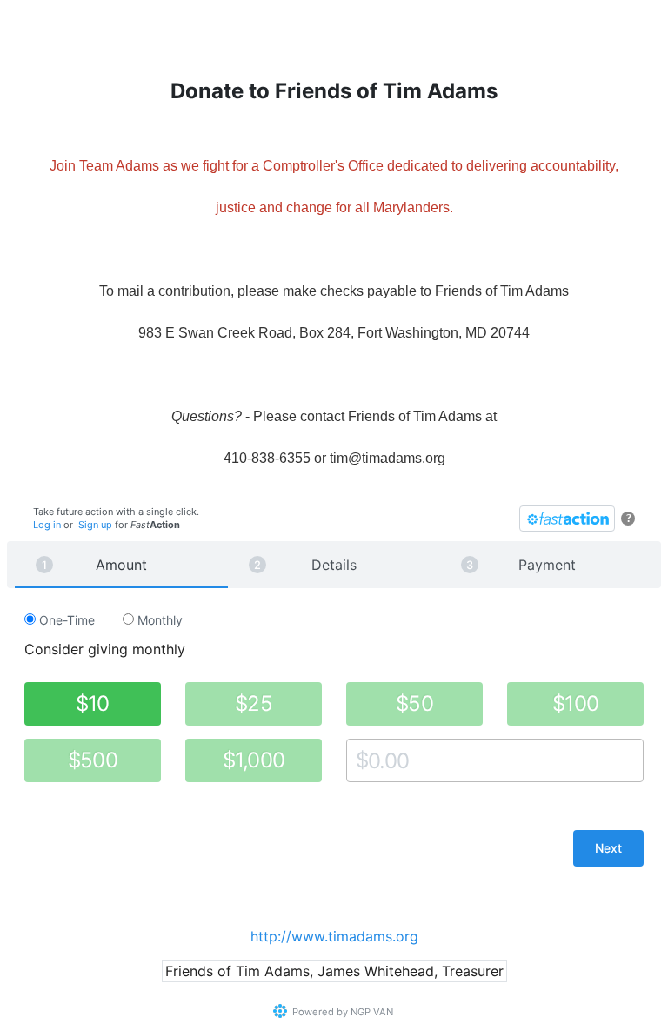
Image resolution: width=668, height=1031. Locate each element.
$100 (575, 703)
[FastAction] (567, 518)
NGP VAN (372, 1012)
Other (362, 760)
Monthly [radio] (158, 620)
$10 (93, 703)
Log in (47, 525)
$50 (414, 703)
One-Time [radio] (65, 620)
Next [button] (608, 847)
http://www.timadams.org (334, 936)
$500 (92, 760)
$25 (253, 703)
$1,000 (254, 760)
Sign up (95, 525)
